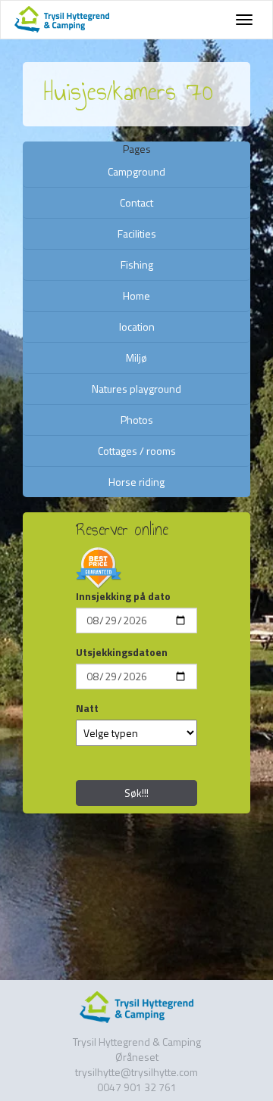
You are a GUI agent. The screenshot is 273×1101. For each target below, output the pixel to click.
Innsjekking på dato (123, 596)
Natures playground (136, 389)
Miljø (136, 357)
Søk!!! (136, 793)
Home (136, 295)
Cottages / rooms (137, 451)
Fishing (137, 264)
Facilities (137, 233)
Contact (136, 202)
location (137, 326)
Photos (137, 420)
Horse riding (136, 482)
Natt (87, 708)
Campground (136, 171)
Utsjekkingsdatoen (122, 652)
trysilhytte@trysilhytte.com (136, 1072)
